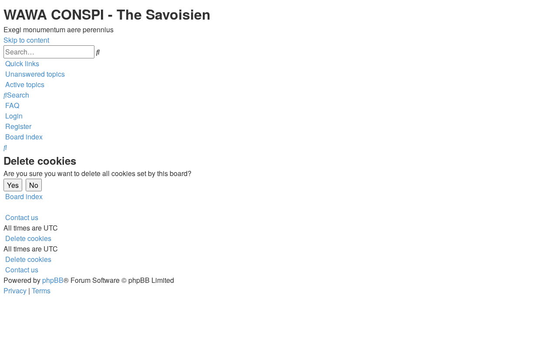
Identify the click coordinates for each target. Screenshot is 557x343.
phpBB (53, 280)
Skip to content (26, 40)
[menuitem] (34, 74)
